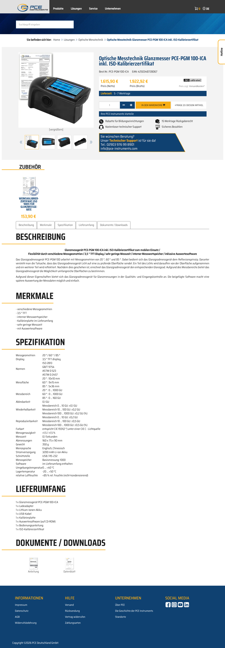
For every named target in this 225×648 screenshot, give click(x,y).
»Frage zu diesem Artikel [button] (189, 105)
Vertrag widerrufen (75, 617)
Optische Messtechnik (90, 40)
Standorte (120, 617)
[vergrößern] (56, 129)
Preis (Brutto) (137, 86)
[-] (123, 105)
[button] (21, 142)
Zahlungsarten (73, 623)
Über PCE (120, 605)
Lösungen (76, 8)
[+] (131, 105)
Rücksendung (72, 611)
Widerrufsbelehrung (26, 623)
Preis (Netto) (108, 86)
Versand (69, 605)
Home (56, 40)
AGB (17, 617)
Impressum (21, 605)
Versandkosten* (197, 86)
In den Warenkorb (152, 105)
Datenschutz (21, 611)
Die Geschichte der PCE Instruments (134, 611)
